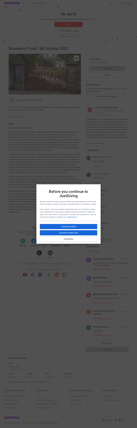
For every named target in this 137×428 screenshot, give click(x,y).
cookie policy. (72, 217)
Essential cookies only (68, 233)
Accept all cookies (68, 226)
